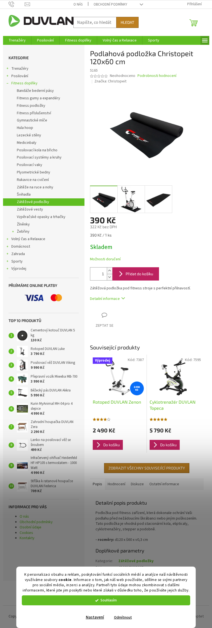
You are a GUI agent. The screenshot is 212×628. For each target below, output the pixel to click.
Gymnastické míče (32, 120)
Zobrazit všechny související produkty (146, 468)
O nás (78, 4)
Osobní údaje (30, 527)
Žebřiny (23, 231)
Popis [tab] (97, 484)
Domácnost (20, 246)
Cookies (26, 533)
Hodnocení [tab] (116, 484)
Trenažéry (19, 68)
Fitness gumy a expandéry (38, 98)
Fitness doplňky (24, 83)
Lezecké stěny (29, 135)
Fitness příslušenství (34, 113)
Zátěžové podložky (33, 202)
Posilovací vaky (29, 165)
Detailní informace (105, 299)
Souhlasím (108, 600)
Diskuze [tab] (137, 484)
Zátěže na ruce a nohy (35, 187)
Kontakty (27, 538)
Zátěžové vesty (30, 209)
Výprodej (18, 268)
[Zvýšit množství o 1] (109, 271)
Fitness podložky (31, 105)
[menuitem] (17, 40)
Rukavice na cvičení (33, 180)
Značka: (110, 81)
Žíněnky (23, 224)
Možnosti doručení (105, 259)
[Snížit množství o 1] (109, 277)
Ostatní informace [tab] (164, 484)
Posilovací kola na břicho (37, 150)
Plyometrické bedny (33, 172)
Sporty (17, 261)
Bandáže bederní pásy (35, 91)
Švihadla (24, 194)
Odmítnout (123, 617)
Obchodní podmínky (110, 4)
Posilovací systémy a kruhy (39, 157)
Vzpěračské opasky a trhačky (41, 217)
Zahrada (18, 254)
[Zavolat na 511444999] (17, 4)
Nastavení (95, 617)
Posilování (19, 76)
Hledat (127, 22)
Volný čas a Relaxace (28, 239)
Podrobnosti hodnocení (156, 76)
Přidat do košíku (139, 273)
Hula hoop (25, 128)
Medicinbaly (26, 143)
